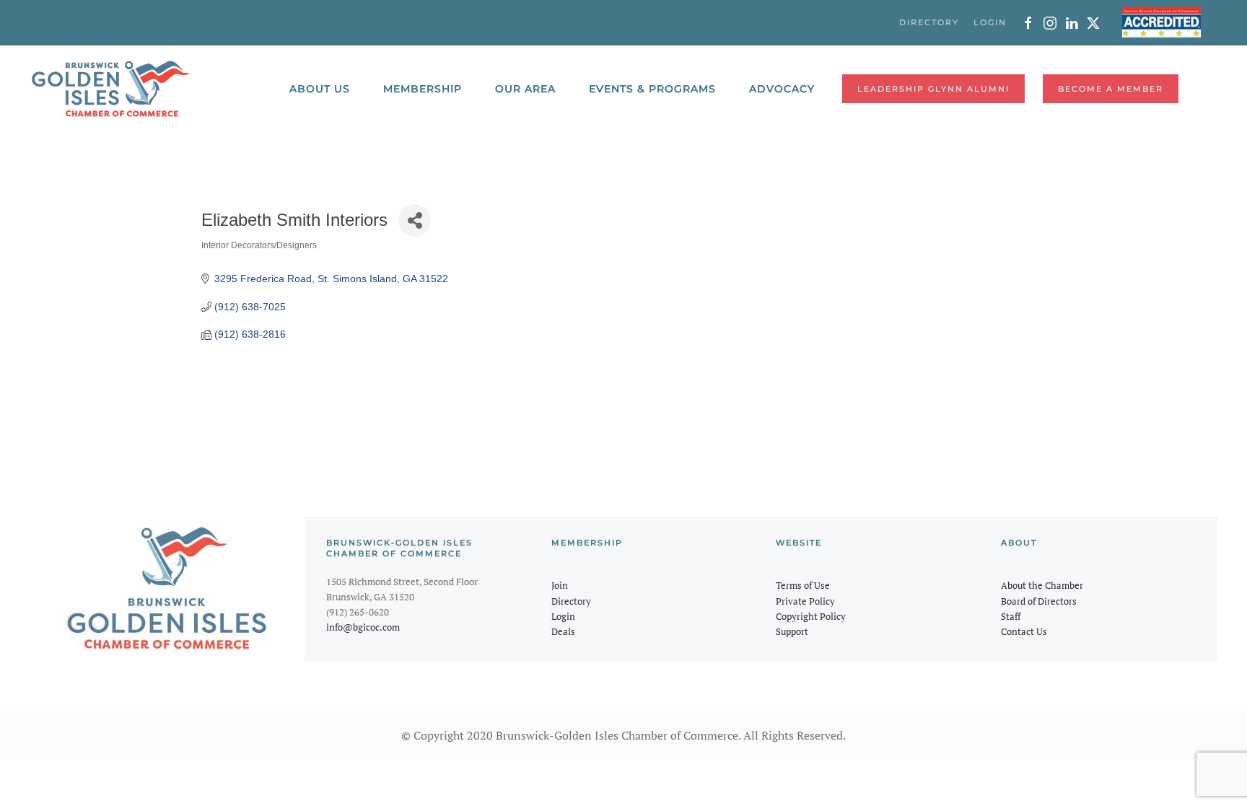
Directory (571, 601)
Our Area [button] (525, 88)
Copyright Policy (811, 616)
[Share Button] (414, 220)
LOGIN (990, 22)
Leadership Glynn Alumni (933, 89)
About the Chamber (1042, 585)
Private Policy (805, 601)
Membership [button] (422, 88)
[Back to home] (110, 89)
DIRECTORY (929, 22)
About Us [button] (319, 88)
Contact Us (1024, 631)
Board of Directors (1039, 601)
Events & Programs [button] (652, 88)
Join (559, 585)
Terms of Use (803, 585)
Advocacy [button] (782, 88)
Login (563, 616)
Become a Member (1110, 89)
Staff (1010, 616)
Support (792, 631)
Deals (563, 631)
